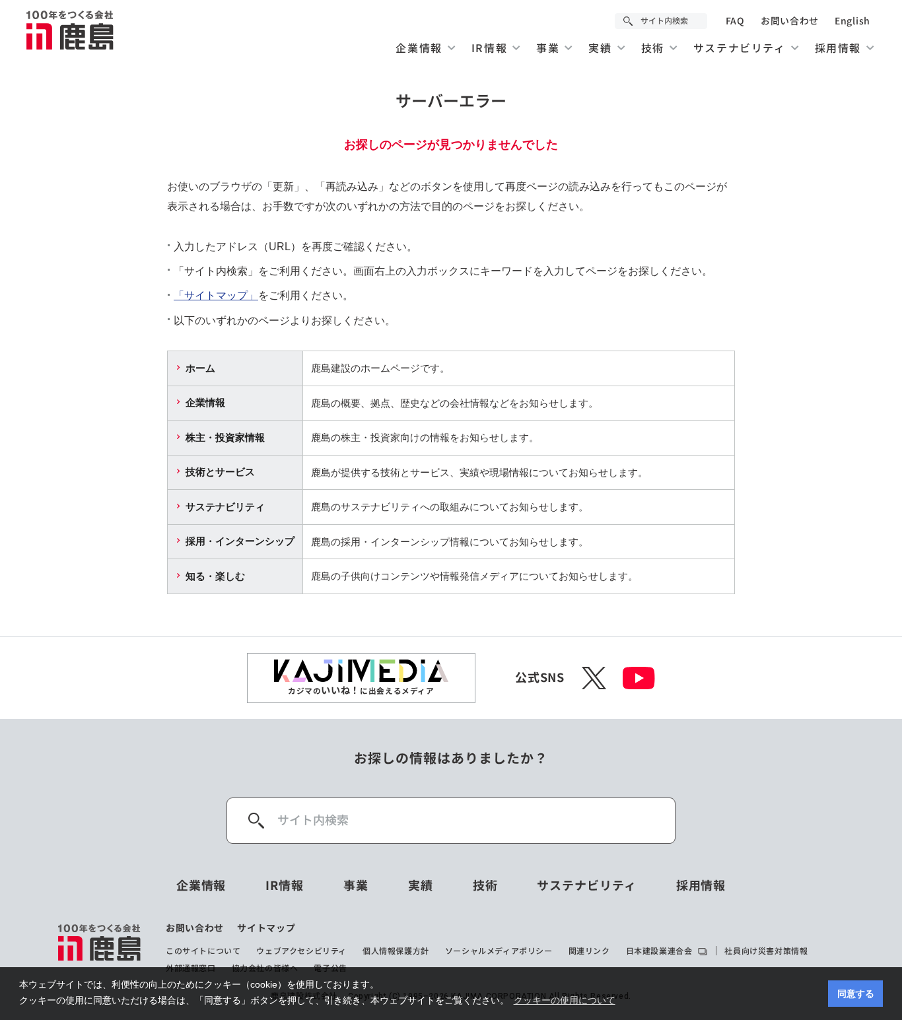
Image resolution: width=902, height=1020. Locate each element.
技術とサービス (220, 471)
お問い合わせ (790, 21)
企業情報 (205, 402)
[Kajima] (70, 30)
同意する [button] (855, 993)
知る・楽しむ (215, 576)
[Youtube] (639, 678)
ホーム (200, 368)
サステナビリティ (225, 506)
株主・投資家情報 (225, 437)
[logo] (100, 948)
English (852, 21)
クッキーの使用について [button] (564, 1000)
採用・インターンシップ (240, 541)
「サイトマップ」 (216, 295)
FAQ (735, 21)
